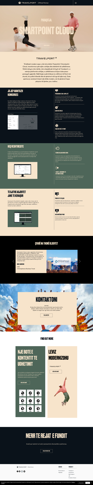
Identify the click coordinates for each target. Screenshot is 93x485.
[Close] (91, 483)
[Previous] (13, 261)
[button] (36, 225)
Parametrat (81, 482)
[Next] (79, 261)
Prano (87, 482)
